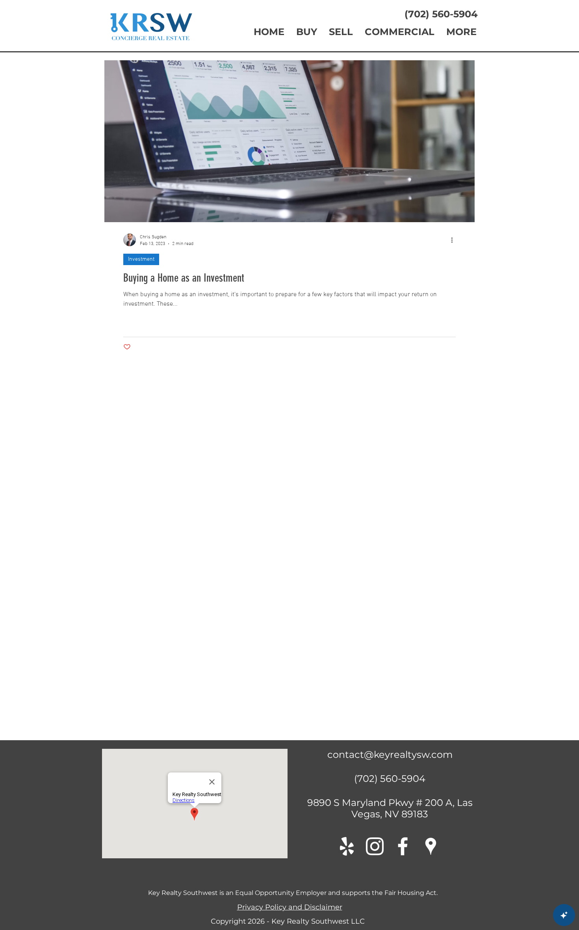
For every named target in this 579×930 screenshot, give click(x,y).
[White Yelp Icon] (347, 695)
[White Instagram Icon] (375, 695)
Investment (141, 259)
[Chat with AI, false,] (564, 915)
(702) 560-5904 (437, 14)
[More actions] (454, 240)
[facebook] (403, 695)
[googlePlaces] (431, 695)
